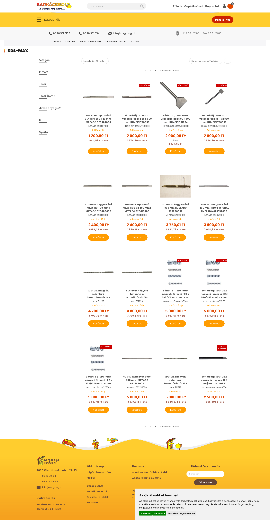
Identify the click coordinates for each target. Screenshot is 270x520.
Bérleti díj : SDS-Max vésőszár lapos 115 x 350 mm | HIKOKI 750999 (214, 119)
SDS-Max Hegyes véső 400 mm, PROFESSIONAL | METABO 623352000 (214, 208)
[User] (224, 6)
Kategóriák (71, 41)
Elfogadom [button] (146, 513)
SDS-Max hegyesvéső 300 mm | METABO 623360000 (175, 208)
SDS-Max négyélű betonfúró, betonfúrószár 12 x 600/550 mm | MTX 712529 (175, 380)
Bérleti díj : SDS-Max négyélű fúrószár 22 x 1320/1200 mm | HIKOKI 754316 (98, 380)
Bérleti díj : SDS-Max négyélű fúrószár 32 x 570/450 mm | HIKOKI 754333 (214, 294)
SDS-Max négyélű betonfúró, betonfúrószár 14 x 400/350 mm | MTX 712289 (98, 294)
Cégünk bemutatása (99, 472)
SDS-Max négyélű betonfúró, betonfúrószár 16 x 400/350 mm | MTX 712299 (137, 294)
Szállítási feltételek (98, 497)
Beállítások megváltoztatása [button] (181, 513)
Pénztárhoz (222, 19)
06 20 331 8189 (61, 33)
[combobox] (113, 6)
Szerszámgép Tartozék (90, 41)
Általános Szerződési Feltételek (149, 472)
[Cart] (230, 6)
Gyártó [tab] (43, 132)
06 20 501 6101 (91, 33)
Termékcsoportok (97, 491)
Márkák (91, 478)
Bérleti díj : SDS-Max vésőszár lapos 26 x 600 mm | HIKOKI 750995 (137, 119)
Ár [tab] (40, 120)
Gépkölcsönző (95, 486)
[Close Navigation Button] (28, 3)
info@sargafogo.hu (125, 33)
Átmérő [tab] (43, 72)
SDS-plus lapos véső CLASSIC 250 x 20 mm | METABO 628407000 (98, 119)
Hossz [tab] (42, 84)
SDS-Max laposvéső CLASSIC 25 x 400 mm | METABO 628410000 (137, 208)
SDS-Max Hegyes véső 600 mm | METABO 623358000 (137, 380)
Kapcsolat (93, 502)
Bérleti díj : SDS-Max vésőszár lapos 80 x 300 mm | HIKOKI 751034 (175, 119)
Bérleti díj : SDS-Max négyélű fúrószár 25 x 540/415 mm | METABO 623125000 (175, 294)
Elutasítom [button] (159, 513)
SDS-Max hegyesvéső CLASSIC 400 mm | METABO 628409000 (98, 208)
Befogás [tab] (44, 60)
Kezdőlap (57, 41)
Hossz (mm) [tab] (47, 96)
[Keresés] (143, 6)
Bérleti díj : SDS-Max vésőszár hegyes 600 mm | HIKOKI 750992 (214, 380)
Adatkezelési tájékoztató (146, 478)
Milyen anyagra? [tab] (50, 108)
